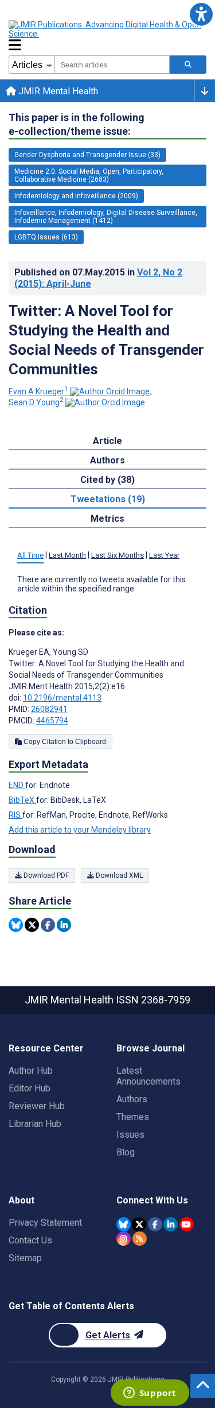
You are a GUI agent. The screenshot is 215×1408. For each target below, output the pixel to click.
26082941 (49, 709)
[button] (201, 14)
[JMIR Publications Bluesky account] (123, 1224)
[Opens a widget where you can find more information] (149, 1393)
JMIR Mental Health (57, 91)
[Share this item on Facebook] (48, 925)
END (17, 785)
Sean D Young (36, 402)
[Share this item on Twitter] (32, 925)
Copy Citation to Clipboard (64, 742)
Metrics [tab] (107, 518)
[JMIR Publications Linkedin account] (170, 1224)
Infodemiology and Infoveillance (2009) (76, 196)
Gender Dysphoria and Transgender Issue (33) (87, 155)
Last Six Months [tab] (117, 555)
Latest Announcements (148, 1076)
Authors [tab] (107, 460)
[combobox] (112, 64)
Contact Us (30, 1240)
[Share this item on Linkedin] (64, 925)
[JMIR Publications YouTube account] (186, 1224)
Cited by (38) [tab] (107, 479)
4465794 (52, 720)
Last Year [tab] (164, 555)
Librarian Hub (35, 1123)
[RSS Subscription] (139, 1238)
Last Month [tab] (67, 555)
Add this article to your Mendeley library (80, 829)
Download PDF (45, 875)
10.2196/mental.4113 (62, 697)
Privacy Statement (45, 1222)
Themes (132, 1116)
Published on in (98, 278)
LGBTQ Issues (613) (46, 237)
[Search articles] (188, 64)
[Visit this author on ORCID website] (110, 391)
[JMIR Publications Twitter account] (139, 1224)
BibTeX (22, 800)
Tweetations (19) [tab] (108, 499)
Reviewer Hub (37, 1106)
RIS (15, 814)
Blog (125, 1152)
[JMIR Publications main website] (106, 29)
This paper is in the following (76, 124)
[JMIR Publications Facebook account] (155, 1224)
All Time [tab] (30, 555)
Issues (130, 1134)
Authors (131, 1099)
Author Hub (31, 1070)
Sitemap (25, 1258)
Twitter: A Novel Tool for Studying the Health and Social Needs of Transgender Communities (106, 340)
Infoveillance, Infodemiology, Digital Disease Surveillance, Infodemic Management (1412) (105, 217)
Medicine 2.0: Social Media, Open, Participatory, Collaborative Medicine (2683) (88, 175)
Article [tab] (107, 440)
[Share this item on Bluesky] (16, 925)
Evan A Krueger (38, 391)
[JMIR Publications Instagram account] (123, 1238)
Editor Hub (29, 1088)
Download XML (118, 875)
